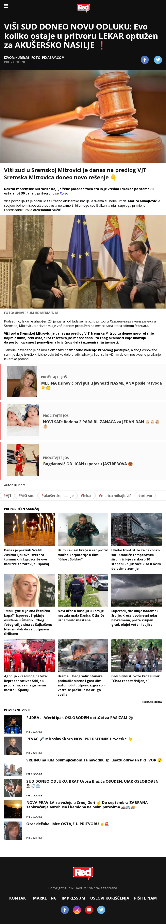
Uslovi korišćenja (109, 898)
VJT (7, 495)
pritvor (145, 495)
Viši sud (26, 495)
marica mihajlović (115, 495)
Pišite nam (145, 898)
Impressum (73, 898)
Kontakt (18, 898)
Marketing (45, 898)
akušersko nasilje (57, 495)
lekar (86, 495)
